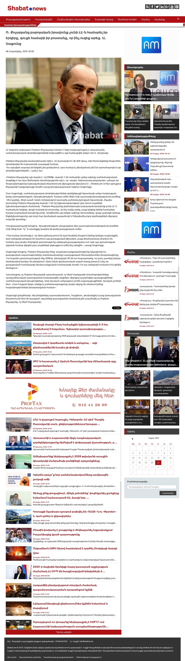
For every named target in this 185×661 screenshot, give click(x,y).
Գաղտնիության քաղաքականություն (59, 657)
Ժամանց (159, 19)
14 (158, 458)
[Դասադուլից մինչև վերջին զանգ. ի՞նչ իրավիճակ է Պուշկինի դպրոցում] (137, 111)
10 (133, 458)
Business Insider (127, 19)
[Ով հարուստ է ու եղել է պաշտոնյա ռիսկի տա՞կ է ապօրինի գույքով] (151, 85)
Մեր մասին (11, 657)
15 (164, 458)
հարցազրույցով (78, 149)
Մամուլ (145, 19)
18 (139, 462)
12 (146, 458)
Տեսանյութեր (135, 67)
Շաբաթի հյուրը (104, 19)
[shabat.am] (27, 11)
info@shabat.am (86, 641)
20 (152, 462)
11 (139, 458)
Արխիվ (131, 431)
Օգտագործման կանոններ (30, 657)
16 (170, 458)
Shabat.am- (97, 183)
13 (152, 458)
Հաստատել (167, 493)
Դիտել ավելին (63, 632)
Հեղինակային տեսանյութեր (73, 19)
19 (146, 462)
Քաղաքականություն (18, 19)
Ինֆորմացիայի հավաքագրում (88, 657)
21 (158, 462)
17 (133, 462)
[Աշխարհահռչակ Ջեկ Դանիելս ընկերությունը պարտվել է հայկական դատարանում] (166, 111)
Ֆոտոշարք (133, 333)
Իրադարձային (43, 19)
